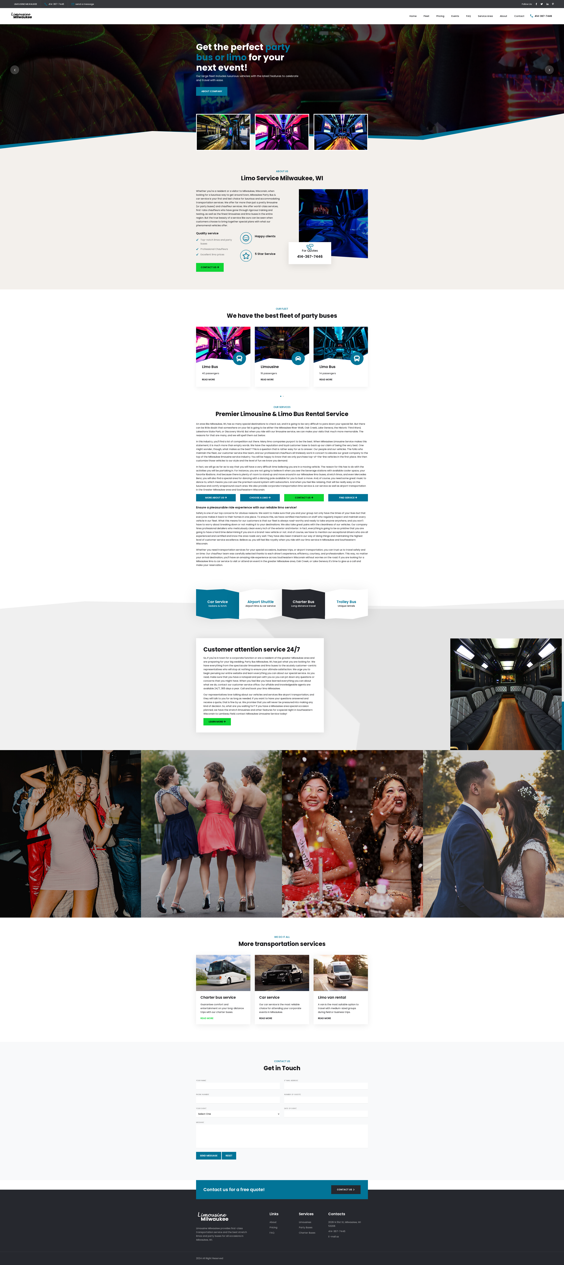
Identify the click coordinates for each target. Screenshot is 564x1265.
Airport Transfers (167, 912)
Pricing (440, 16)
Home (413, 16)
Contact (519, 16)
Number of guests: (292, 1094)
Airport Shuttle (260, 601)
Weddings (21, 912)
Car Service (217, 601)
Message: (200, 1122)
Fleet (426, 16)
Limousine (93, 366)
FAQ (468, 16)
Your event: (201, 1108)
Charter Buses (307, 1232)
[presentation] (14, 69)
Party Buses (305, 1227)
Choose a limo (258, 497)
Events (455, 16)
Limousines (305, 1222)
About (503, 16)
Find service (347, 497)
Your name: (201, 1080)
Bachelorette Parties (452, 912)
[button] (281, 396)
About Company (211, 91)
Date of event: (290, 1108)
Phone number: (202, 1094)
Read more (90, 379)
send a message (84, 4)
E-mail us (333, 1236)
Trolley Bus (346, 601)
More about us (215, 497)
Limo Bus (151, 366)
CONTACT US (209, 267)
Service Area (485, 16)
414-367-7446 (56, 4)
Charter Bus (303, 601)
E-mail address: (291, 1080)
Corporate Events (309, 912)
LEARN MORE (216, 721)
